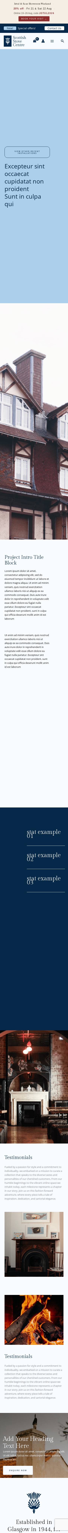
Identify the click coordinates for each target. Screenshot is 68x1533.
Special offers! (27, 28)
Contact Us (54, 28)
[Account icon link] (43, 41)
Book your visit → (34, 19)
